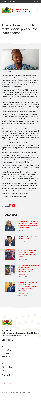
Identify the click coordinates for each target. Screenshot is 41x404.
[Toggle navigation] (37, 10)
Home (4, 347)
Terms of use (6, 370)
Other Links (6, 356)
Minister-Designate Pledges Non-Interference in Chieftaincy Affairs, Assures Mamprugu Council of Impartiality (27, 286)
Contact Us (7, 383)
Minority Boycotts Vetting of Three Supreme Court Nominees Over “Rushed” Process (28, 253)
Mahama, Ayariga (22, 274)
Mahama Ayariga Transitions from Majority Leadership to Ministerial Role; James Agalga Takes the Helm (28, 224)
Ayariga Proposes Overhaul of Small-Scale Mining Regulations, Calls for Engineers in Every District (28, 268)
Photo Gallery (7, 364)
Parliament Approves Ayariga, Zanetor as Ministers (28, 237)
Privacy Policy (7, 367)
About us (5, 361)
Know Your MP (7, 353)
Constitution (6, 350)
